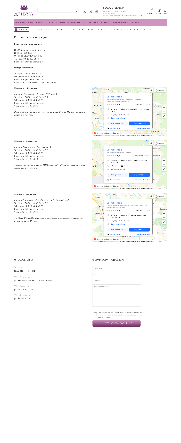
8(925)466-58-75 (31, 59)
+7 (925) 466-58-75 (32, 74)
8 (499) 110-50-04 (24, 271)
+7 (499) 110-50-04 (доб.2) (35, 150)
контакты (139, 16)
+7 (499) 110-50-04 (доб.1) (35, 203)
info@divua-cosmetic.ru (32, 62)
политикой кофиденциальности (126, 315)
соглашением (104, 317)
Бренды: (39, 29)
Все (47, 29)
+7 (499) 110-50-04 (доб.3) (35, 97)
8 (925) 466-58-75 (113, 8)
